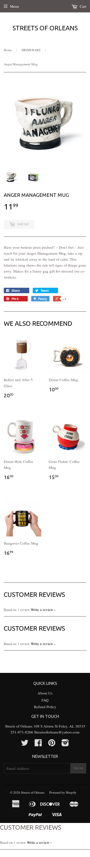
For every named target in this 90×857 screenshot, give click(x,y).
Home (8, 50)
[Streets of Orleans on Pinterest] (52, 744)
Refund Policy (45, 706)
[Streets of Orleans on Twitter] (24, 744)
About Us (45, 693)
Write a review (42, 609)
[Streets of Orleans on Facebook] (38, 744)
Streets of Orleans (45, 28)
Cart (82, 6)
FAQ (45, 699)
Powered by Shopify (62, 792)
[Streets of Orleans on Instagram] (65, 744)
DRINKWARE (31, 50)
